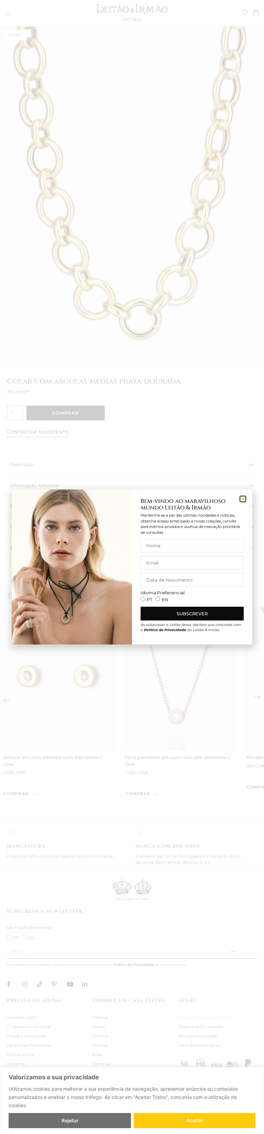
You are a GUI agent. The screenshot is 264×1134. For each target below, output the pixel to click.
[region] (132, 1100)
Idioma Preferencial (163, 593)
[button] (242, 499)
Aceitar (195, 1120)
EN (165, 599)
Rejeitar (70, 1120)
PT (149, 599)
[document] (132, 567)
